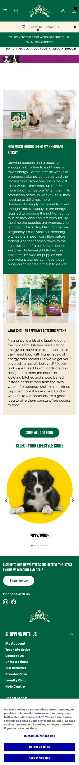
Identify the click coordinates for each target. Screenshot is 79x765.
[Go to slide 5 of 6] (44, 546)
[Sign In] (63, 10)
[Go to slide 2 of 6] (35, 546)
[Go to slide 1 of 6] (32, 546)
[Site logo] (39, 11)
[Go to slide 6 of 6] (47, 546)
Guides (24, 48)
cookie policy (35, 717)
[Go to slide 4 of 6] (41, 546)
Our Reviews (15, 668)
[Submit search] (16, 10)
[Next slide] (73, 500)
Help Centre (15, 686)
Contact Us (14, 656)
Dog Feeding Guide (47, 48)
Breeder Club (16, 674)
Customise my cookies (39, 736)
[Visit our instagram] (5, 601)
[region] (39, 732)
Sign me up (19, 580)
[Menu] (5, 10)
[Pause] (75, 27)
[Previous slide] (6, 500)
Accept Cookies (39, 757)
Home (10, 48)
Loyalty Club (15, 680)
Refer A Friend (16, 662)
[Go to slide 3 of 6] (38, 546)
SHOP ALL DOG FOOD (39, 432)
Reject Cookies (39, 746)
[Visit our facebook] (13, 601)
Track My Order (17, 649)
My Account (15, 643)
